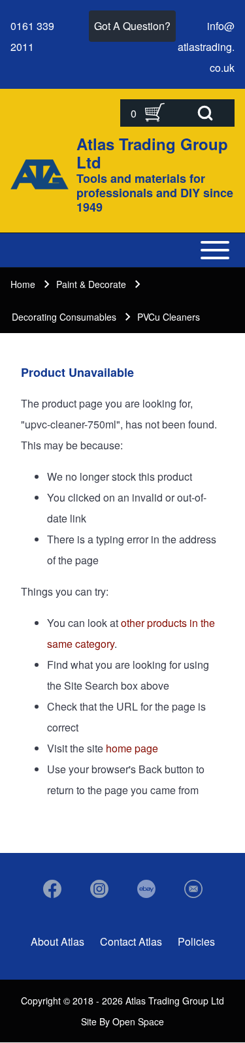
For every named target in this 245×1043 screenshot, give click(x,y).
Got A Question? (132, 25)
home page (132, 748)
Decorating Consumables (64, 316)
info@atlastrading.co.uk (206, 46)
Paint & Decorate (91, 284)
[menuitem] (57, 942)
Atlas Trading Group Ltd (152, 153)
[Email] (193, 889)
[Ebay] (146, 889)
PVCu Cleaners (168, 316)
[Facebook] (52, 889)
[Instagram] (99, 889)
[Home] (39, 174)
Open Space (138, 1021)
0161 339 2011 (32, 36)
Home (22, 284)
